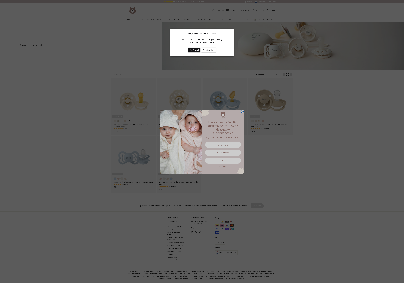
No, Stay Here (209, 50)
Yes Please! (194, 50)
